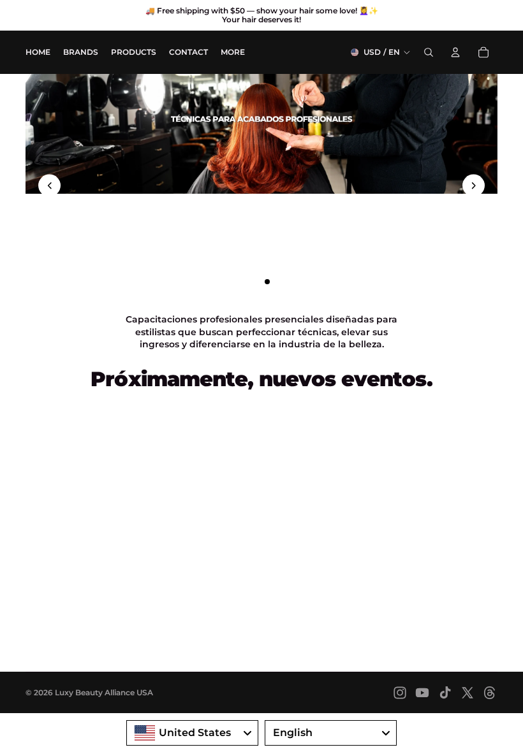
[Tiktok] (445, 692)
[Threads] (489, 692)
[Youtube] (422, 692)
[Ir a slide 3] (267, 281)
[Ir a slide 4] (278, 281)
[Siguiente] (473, 185)
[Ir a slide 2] (255, 281)
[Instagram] (400, 692)
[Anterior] (49, 185)
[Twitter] (467, 692)
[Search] (429, 52)
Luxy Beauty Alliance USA (104, 692)
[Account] (455, 52)
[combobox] (192, 733)
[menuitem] (232, 52)
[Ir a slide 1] (244, 281)
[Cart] (483, 52)
